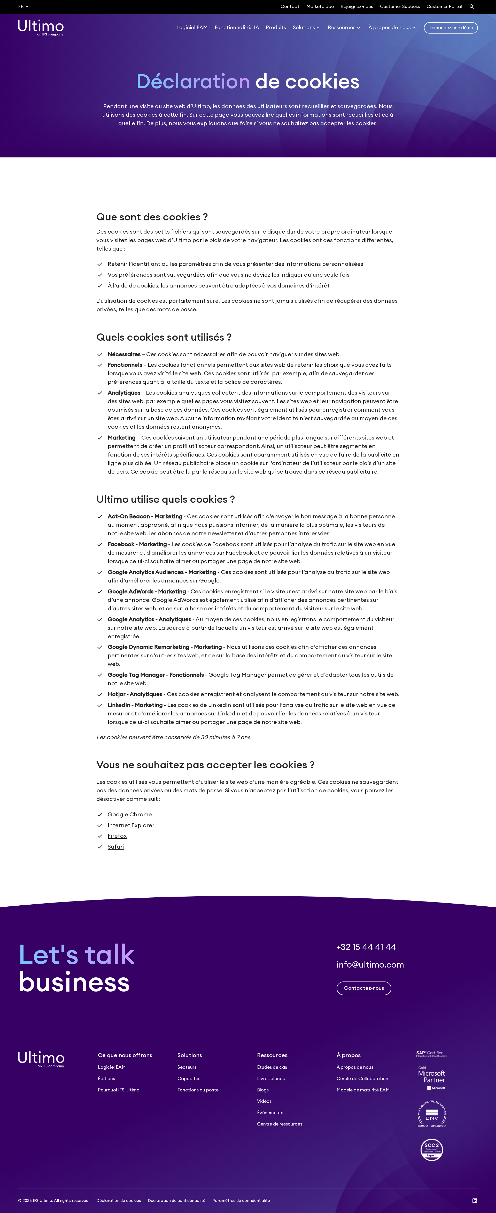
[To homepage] (41, 28)
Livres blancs (271, 1078)
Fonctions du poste (198, 1090)
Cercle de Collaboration (362, 1078)
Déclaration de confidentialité (176, 1201)
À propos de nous (355, 1067)
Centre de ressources (279, 1124)
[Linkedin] (475, 1201)
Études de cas (272, 1067)
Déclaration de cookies (118, 1201)
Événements (270, 1113)
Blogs (263, 1090)
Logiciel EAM (112, 1067)
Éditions (106, 1078)
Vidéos (264, 1101)
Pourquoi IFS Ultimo (119, 1090)
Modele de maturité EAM (363, 1090)
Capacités (188, 1078)
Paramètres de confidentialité (241, 1201)
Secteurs (186, 1067)
